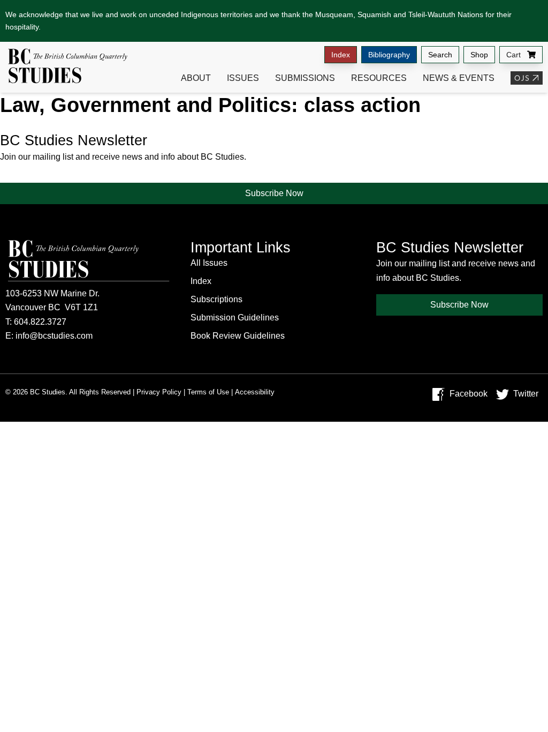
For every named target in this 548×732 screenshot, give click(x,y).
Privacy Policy (158, 392)
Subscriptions (216, 299)
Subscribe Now (274, 193)
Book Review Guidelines (238, 335)
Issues (243, 78)
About (196, 78)
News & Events (458, 78)
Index (340, 54)
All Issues (209, 262)
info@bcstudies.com (54, 335)
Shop (479, 54)
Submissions (305, 78)
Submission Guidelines (235, 317)
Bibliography (389, 54)
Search (440, 54)
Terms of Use (208, 392)
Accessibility (255, 392)
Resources (379, 78)
